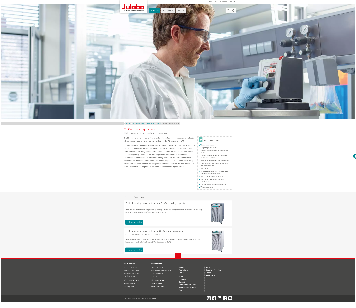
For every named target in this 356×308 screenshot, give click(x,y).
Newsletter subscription (187, 287)
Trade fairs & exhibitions (187, 285)
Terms (208, 273)
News (181, 277)
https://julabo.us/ (130, 286)
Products (155, 10)
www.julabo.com (157, 286)
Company (223, 2)
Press (181, 290)
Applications (168, 10)
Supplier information (213, 270)
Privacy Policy (211, 275)
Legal (208, 267)
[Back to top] (178, 256)
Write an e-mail (129, 283)
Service (181, 10)
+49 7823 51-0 (159, 280)
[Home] (133, 6)
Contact (232, 2)
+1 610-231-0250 (132, 280)
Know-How (213, 2)
